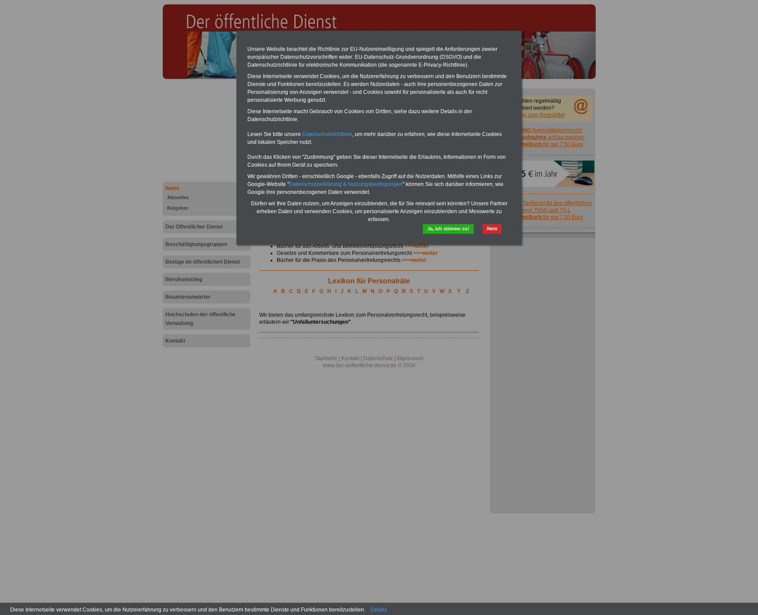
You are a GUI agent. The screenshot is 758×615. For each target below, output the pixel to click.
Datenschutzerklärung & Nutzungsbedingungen (346, 184)
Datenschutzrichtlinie (327, 134)
